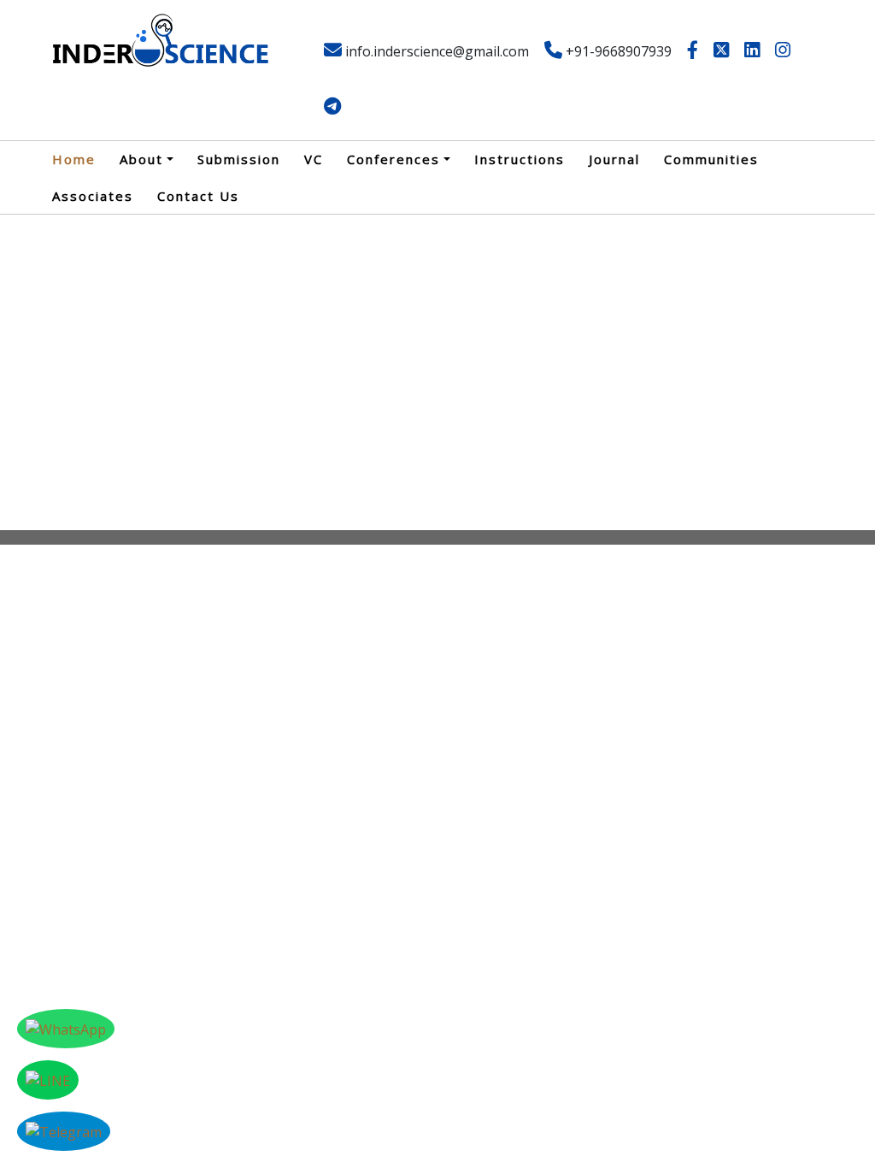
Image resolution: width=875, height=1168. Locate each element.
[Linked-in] (752, 51)
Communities (711, 159)
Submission (238, 159)
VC (313, 159)
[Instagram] (782, 51)
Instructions (519, 159)
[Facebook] (692, 51)
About (141, 159)
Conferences (393, 159)
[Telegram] (332, 107)
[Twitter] (721, 51)
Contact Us (198, 195)
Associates (92, 195)
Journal (614, 159)
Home (74, 159)
